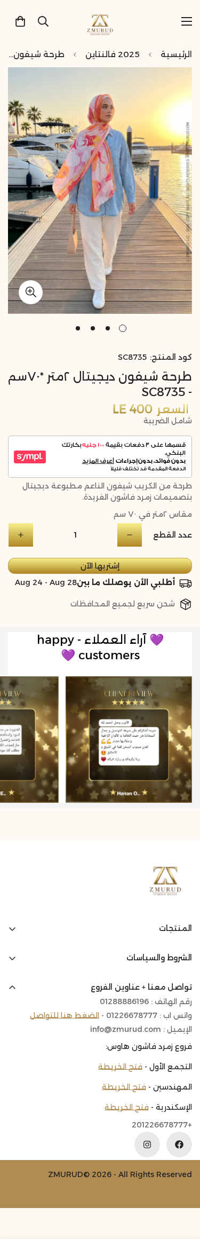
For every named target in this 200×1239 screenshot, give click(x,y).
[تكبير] (31, 292)
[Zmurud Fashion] (100, 21)
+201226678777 (162, 1125)
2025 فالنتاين (112, 54)
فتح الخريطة (120, 1066)
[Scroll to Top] (19, 1182)
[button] (20, 21)
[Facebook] (179, 1144)
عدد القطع (172, 535)
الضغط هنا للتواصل (64, 1015)
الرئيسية (176, 54)
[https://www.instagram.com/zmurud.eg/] (147, 1144)
